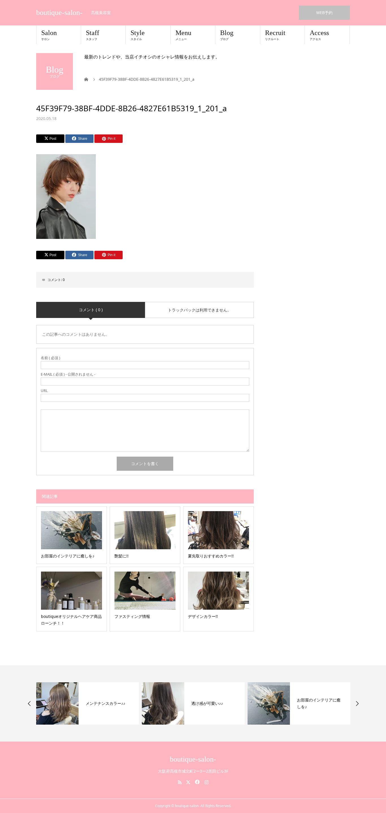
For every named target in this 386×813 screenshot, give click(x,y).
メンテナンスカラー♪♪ (105, 703)
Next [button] (357, 703)
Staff (92, 35)
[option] (87, 703)
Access (319, 35)
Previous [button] (29, 703)
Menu (183, 35)
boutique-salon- (59, 12)
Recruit (275, 35)
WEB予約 (324, 12)
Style (138, 35)
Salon (49, 35)
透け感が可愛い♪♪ (207, 703)
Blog (226, 35)
